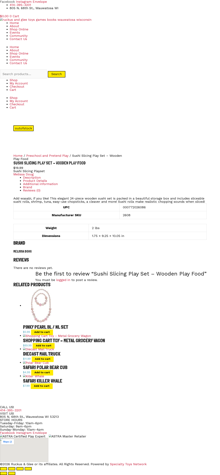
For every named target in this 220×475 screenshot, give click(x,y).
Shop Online (19, 29)
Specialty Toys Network (128, 464)
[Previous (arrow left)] (3, 473)
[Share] (20, 468)
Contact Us (18, 39)
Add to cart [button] (42, 332)
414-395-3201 (10, 410)
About (14, 26)
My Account (19, 83)
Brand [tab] (27, 187)
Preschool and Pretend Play (47, 156)
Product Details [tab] (35, 181)
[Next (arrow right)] (11, 473)
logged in (63, 280)
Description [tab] (32, 177)
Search (56, 74)
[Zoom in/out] (3, 468)
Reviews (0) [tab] (31, 190)
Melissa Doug (23, 174)
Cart (13, 90)
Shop (14, 80)
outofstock (23, 128)
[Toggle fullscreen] (11, 468)
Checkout (17, 86)
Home (14, 23)
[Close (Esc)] (28, 468)
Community (19, 36)
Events (15, 32)
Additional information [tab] (40, 184)
